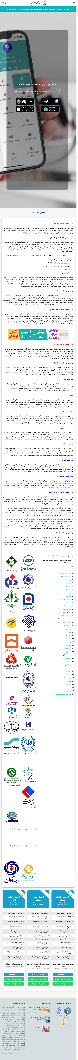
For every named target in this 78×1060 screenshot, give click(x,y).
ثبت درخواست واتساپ (62, 979)
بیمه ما (69, 632)
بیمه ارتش (68, 580)
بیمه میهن (68, 671)
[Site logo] (38, 3)
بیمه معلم (68, 642)
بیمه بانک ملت (67, 609)
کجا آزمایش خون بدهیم (36, 1018)
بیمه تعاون (68, 665)
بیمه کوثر (68, 629)
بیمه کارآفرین (67, 590)
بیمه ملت (68, 639)
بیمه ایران (68, 681)
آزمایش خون (39, 233)
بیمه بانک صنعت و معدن (64, 622)
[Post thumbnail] (46, 1010)
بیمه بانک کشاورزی (65, 599)
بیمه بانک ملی (67, 606)
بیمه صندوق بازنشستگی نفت (62, 694)
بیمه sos (68, 668)
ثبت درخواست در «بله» (62, 983)
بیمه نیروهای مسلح (65, 576)
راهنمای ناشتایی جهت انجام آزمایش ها (34, 1008)
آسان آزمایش (17, 282)
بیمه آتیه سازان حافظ (65, 661)
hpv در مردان (37, 1027)
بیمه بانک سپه (67, 603)
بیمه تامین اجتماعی (65, 567)
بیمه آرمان (68, 684)
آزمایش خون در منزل (17, 321)
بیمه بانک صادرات (66, 616)
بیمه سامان (68, 596)
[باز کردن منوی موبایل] (74, 3)
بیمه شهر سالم (67, 678)
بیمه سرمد (68, 688)
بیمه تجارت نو (67, 658)
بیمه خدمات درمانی (65, 573)
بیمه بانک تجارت (66, 625)
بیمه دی (69, 674)
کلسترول (10, 298)
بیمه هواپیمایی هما (66, 691)
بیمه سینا (68, 635)
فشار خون (14, 300)
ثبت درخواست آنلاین (62, 974)
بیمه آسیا (68, 586)
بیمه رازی (68, 652)
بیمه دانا (69, 593)
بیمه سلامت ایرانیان (65, 570)
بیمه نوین (68, 645)
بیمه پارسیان (67, 648)
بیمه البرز (68, 583)
